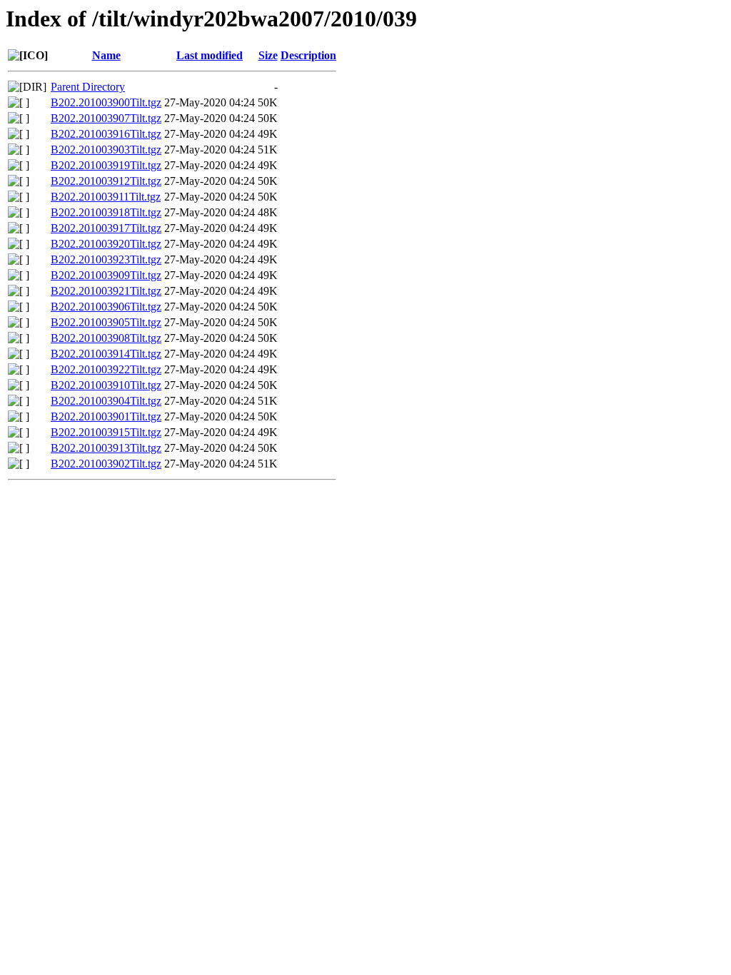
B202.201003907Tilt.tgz (106, 118)
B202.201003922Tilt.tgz (106, 369)
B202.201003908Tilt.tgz (106, 338)
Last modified (209, 55)
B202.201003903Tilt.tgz (106, 149)
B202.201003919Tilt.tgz (106, 165)
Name (106, 55)
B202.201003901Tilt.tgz (106, 416)
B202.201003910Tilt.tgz (106, 385)
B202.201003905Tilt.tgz (106, 322)
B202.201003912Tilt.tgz (106, 181)
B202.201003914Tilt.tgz (106, 354)
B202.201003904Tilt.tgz (106, 401)
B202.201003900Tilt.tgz (106, 102)
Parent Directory (88, 87)
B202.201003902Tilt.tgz (106, 464)
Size (268, 55)
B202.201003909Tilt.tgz (106, 275)
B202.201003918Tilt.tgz (106, 212)
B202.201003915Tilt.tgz (106, 432)
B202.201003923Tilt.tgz (106, 259)
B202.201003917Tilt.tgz (106, 228)
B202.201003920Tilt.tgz (106, 244)
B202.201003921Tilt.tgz (106, 291)
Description (308, 55)
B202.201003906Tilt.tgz (106, 306)
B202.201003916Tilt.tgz (106, 134)
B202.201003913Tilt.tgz (106, 448)
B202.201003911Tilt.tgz (106, 197)
